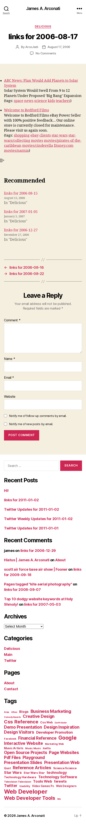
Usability (24, 786)
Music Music (33, 748)
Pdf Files (12, 757)
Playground (34, 757)
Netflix (47, 748)
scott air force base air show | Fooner (36, 569)
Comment (12, 320)
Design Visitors (19, 732)
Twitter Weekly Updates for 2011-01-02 (38, 519)
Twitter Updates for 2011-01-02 (31, 509)
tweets (60, 781)
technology (57, 772)
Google (67, 738)
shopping (22, 135)
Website (9, 397)
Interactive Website (23, 743)
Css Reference (21, 722)
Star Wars (13, 772)
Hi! (6, 490)
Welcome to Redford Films (26, 110)
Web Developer (25, 791)
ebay (34, 135)
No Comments (46, 53)
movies (37, 140)
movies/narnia (16, 150)
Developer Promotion (54, 732)
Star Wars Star (34, 773)
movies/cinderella (37, 145)
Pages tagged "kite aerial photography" (38, 584)
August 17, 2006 (59, 47)
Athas (14, 712)
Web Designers (66, 786)
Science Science (65, 768)
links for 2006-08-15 (21, 193)
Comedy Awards (12, 717)
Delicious (43, 26)
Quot (7, 768)
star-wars (60, 135)
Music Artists (13, 748)
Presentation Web (62, 762)
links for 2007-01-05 (21, 212)
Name (9, 359)
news (28, 101)
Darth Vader (61, 722)
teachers (63, 101)
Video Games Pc (43, 786)
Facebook (10, 738)
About (60, 560)
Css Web (46, 722)
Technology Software (57, 777)
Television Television (17, 781)
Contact (11, 689)
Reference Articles (32, 767)
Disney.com (63, 145)
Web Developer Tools (29, 798)
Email (9, 378)
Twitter (10, 660)
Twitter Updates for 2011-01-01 (31, 528)
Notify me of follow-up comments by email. (38, 416)
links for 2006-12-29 (38, 550)
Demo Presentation (23, 727)
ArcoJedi (31, 47)
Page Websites (64, 752)
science (40, 101)
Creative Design (38, 716)
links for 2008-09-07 (22, 589)
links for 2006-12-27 (21, 230)
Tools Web (42, 781)
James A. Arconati (43, 8)
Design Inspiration (61, 727)
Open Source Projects (25, 752)
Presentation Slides (23, 762)
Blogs (24, 712)
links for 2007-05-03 (42, 604)
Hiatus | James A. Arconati (26, 560)
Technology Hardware (20, 777)
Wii (59, 799)
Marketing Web (54, 743)
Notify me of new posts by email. (31, 424)
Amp (6, 712)
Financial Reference (37, 738)
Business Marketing (51, 711)
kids (51, 101)
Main (8, 654)
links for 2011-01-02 (21, 500)
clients (45, 135)
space (18, 101)
